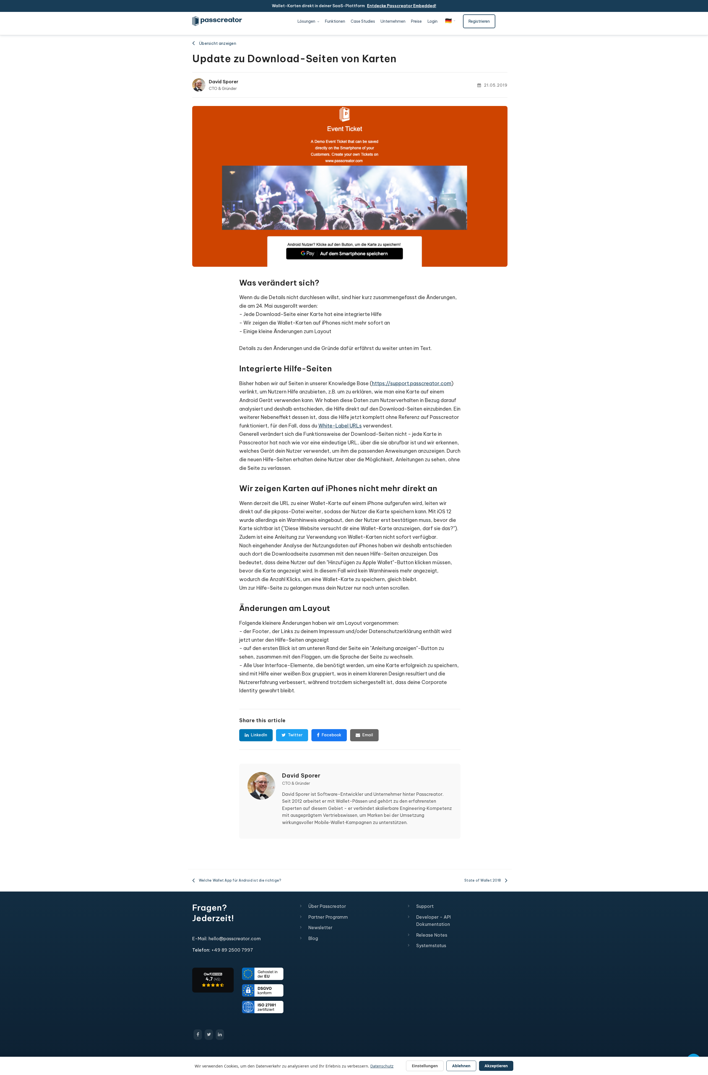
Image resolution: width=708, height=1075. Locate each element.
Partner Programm (328, 917)
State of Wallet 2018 (482, 880)
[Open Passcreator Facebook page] (198, 1034)
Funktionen (335, 21)
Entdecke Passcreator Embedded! (401, 5)
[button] (450, 21)
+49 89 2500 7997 (232, 950)
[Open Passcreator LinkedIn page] (220, 1034)
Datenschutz (382, 1066)
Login (433, 21)
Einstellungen (425, 1065)
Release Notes (431, 935)
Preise (416, 21)
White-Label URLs (340, 426)
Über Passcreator (327, 906)
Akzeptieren (496, 1065)
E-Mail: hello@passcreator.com (226, 938)
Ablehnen (461, 1065)
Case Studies (363, 21)
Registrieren (479, 21)
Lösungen (307, 21)
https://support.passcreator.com (411, 383)
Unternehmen (393, 21)
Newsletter (320, 927)
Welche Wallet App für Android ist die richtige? (240, 880)
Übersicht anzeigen (217, 43)
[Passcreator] (213, 979)
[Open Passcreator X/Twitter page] (209, 1034)
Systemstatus (431, 945)
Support (425, 906)
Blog (313, 938)
